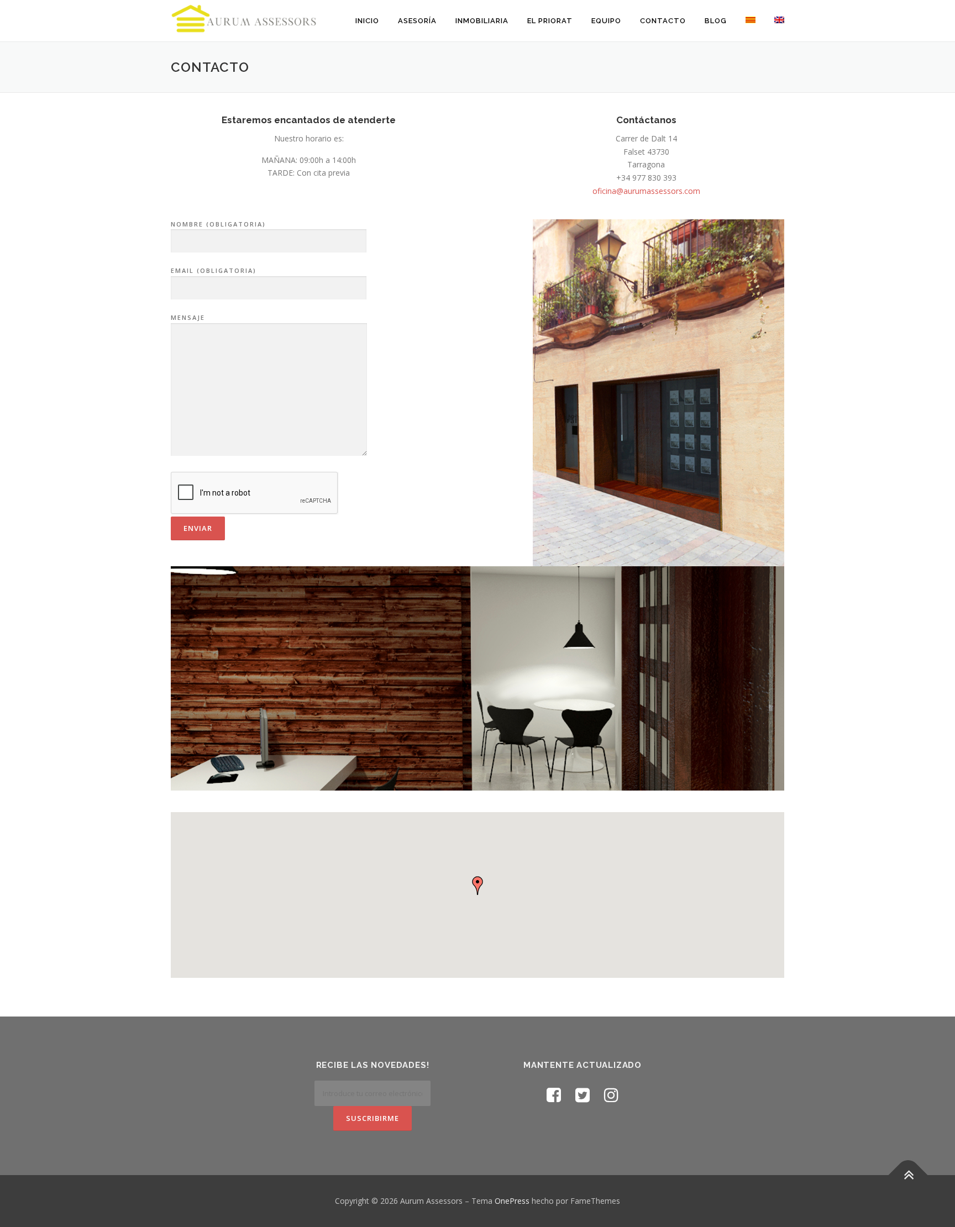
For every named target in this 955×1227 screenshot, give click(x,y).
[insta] (611, 1094)
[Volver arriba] (908, 1175)
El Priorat (550, 21)
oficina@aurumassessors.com (646, 191)
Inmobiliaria (481, 21)
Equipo (606, 21)
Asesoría (417, 21)
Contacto (663, 21)
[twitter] (582, 1094)
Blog (716, 21)
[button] (477, 885)
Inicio (367, 21)
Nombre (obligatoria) (218, 224)
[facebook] (554, 1094)
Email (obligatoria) (213, 270)
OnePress (512, 1201)
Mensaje (188, 317)
